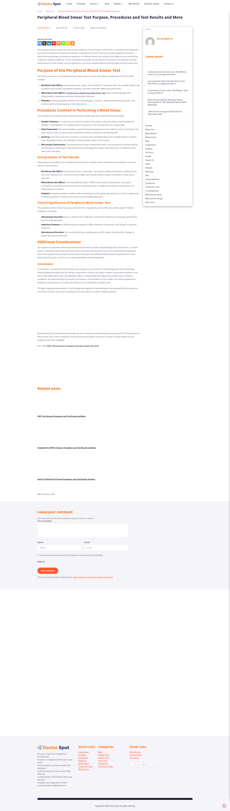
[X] (44, 43)
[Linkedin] (49, 43)
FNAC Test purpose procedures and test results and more (73, 345)
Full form (149, 152)
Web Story (150, 202)
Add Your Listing (151, 3)
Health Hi (149, 160)
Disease (148, 148)
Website (41, 561)
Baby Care (149, 129)
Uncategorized (152, 190)
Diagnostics (50, 11)
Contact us (168, 3)
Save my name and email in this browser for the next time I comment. (71, 555)
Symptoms (150, 183)
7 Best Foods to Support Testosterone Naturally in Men (165, 112)
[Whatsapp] (63, 43)
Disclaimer (134, 758)
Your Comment (44, 521)
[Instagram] (138, 765)
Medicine (149, 171)
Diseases (82, 755)
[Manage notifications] (224, 806)
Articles (148, 125)
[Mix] (58, 43)
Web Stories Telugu (154, 198)
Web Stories (134, 3)
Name (40, 542)
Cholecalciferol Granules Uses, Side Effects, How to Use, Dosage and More (167, 73)
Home (69, 3)
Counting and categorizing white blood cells (86, 93)
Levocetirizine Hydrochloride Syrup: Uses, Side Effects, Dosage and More (166, 82)
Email (87, 542)
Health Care (103, 758)
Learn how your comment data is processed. (93, 577)
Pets (147, 175)
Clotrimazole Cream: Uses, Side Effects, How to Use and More (168, 91)
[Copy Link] (68, 43)
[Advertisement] (88, 312)
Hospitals (81, 3)
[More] (72, 43)
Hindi (147, 164)
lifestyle (148, 167)
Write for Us (83, 769)
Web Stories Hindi (153, 194)
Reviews (117, 3)
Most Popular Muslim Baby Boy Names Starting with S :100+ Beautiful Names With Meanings (167, 102)
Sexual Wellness (152, 179)
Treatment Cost (152, 187)
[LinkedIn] (144, 765)
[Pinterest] (54, 43)
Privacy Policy (136, 755)
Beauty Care (150, 137)
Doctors (94, 3)
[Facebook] (40, 43)
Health (148, 156)
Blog (107, 3)
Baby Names (151, 133)
